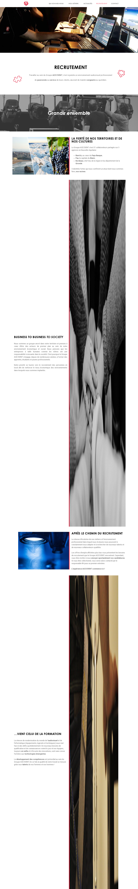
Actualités (88, 3)
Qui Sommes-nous (56, 3)
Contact (115, 3)
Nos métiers (73, 3)
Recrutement (101, 3)
